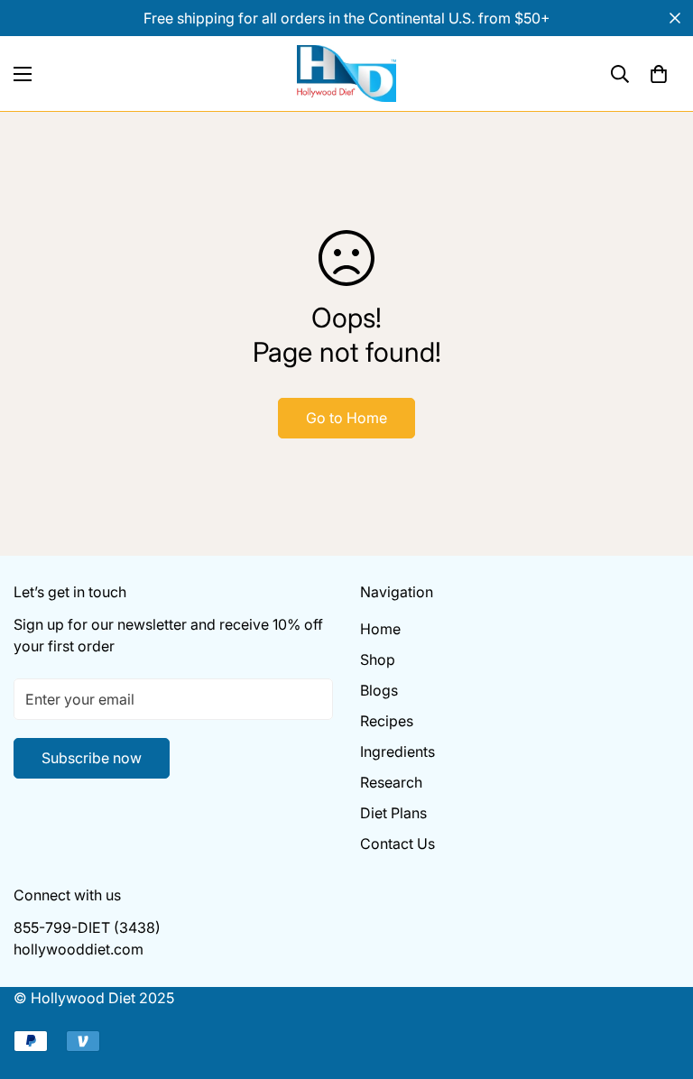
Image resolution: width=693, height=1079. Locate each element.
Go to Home (346, 418)
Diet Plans (393, 813)
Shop (377, 659)
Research (391, 782)
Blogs (379, 690)
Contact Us (397, 844)
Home (380, 629)
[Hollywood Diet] (346, 73)
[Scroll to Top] (658, 980)
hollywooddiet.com (78, 949)
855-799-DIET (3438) (87, 927)
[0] (658, 74)
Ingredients (397, 751)
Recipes (386, 721)
